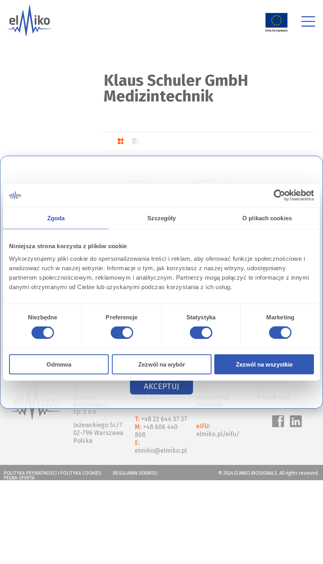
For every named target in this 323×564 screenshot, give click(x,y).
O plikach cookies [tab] (267, 218)
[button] (161, 386)
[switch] (120, 334)
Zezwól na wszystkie (264, 364)
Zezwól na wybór (161, 364)
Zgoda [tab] (56, 218)
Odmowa (58, 364)
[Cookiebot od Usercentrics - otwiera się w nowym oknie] (279, 195)
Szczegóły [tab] (161, 218)
